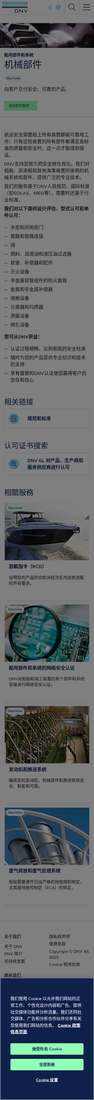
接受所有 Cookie (47, 1049)
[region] (47, 1039)
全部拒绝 (47, 1064)
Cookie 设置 (47, 1080)
